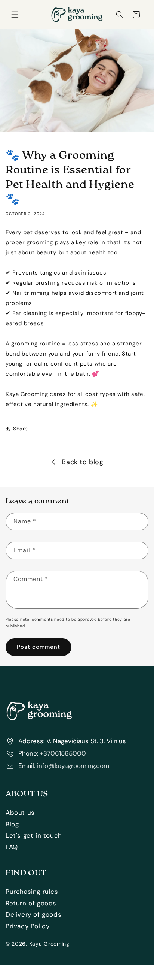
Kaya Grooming (49, 943)
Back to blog (82, 461)
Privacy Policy (27, 926)
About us (20, 812)
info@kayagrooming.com (73, 766)
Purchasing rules (32, 891)
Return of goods (31, 903)
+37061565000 (63, 753)
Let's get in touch (34, 835)
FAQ (12, 847)
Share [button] (20, 428)
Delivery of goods (33, 914)
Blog (12, 824)
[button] (15, 14)
